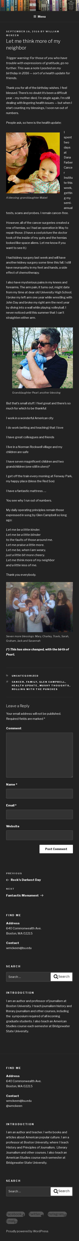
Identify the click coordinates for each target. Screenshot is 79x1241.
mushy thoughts (54, 685)
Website (12, 826)
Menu (42, 16)
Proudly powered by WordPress (27, 1231)
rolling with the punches (35, 689)
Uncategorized (25, 675)
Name (11, 784)
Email (11, 805)
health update (25, 685)
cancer (18, 681)
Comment (13, 728)
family (31, 681)
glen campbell (52, 681)
